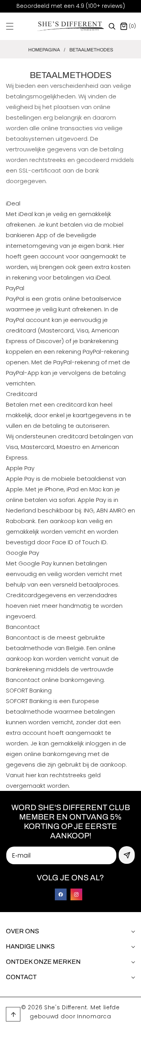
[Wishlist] (53, 1036)
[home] (88, 1036)
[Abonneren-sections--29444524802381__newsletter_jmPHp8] (127, 855)
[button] (14, 26)
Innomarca (94, 1016)
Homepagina (44, 50)
